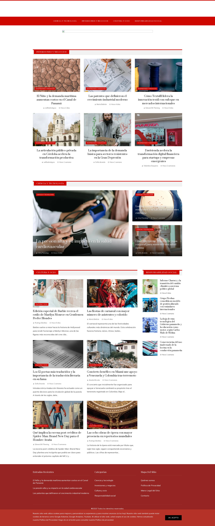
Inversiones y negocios (45, 88)
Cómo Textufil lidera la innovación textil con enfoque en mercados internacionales (158, 99)
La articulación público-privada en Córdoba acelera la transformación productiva (56, 154)
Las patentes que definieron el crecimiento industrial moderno (107, 98)
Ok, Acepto (173, 518)
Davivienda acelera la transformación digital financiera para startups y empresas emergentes (158, 156)
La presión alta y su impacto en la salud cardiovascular (57, 488)
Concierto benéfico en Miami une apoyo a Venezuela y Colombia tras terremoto (112, 373)
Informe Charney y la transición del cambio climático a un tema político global (170, 284)
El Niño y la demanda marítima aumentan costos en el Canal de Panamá (56, 99)
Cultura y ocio (41, 304)
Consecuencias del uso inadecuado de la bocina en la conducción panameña (171, 346)
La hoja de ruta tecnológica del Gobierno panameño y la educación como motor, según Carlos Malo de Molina (171, 326)
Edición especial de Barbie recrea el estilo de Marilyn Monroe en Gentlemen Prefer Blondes (58, 314)
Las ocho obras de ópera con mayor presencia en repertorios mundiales (109, 434)
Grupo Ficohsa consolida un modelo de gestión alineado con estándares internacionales (170, 304)
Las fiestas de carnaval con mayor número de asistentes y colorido (108, 313)
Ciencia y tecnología (45, 194)
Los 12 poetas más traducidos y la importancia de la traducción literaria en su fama (56, 375)
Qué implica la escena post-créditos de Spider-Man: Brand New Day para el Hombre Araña (57, 436)
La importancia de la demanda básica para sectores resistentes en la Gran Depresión (107, 154)
